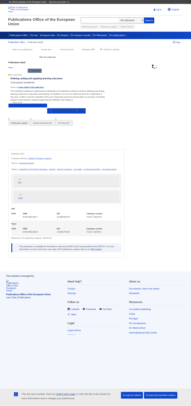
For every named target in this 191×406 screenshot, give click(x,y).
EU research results (80, 35)
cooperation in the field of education (33, 169)
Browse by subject (109, 27)
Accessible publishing (140, 309)
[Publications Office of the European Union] (19, 9)
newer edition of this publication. (31, 87)
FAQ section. (96, 249)
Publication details (19, 123)
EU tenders (62, 35)
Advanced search (89, 27)
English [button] (175, 9)
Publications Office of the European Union (41, 21)
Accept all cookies (132, 395)
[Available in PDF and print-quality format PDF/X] (77, 111)
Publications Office (19, 35)
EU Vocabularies (137, 323)
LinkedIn (75, 309)
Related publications (41, 123)
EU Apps (133, 318)
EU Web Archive (137, 328)
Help (178, 42)
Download (36, 71)
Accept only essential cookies (160, 395)
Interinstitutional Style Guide (143, 333)
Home (10, 68)
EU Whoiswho (100, 35)
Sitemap (72, 293)
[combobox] (100, 20)
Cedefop (31, 158)
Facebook (91, 309)
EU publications (117, 35)
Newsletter (134, 293)
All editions (63, 123)
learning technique (64, 169)
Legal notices (74, 330)
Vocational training (26, 163)
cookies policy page (65, 394)
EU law (34, 35)
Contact (71, 288)
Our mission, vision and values (144, 288)
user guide (77, 169)
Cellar (132, 314)
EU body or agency (43, 158)
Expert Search (127, 27)
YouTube (107, 309)
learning (52, 169)
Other (73, 314)
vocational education (92, 169)
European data (47, 35)
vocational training (109, 169)
